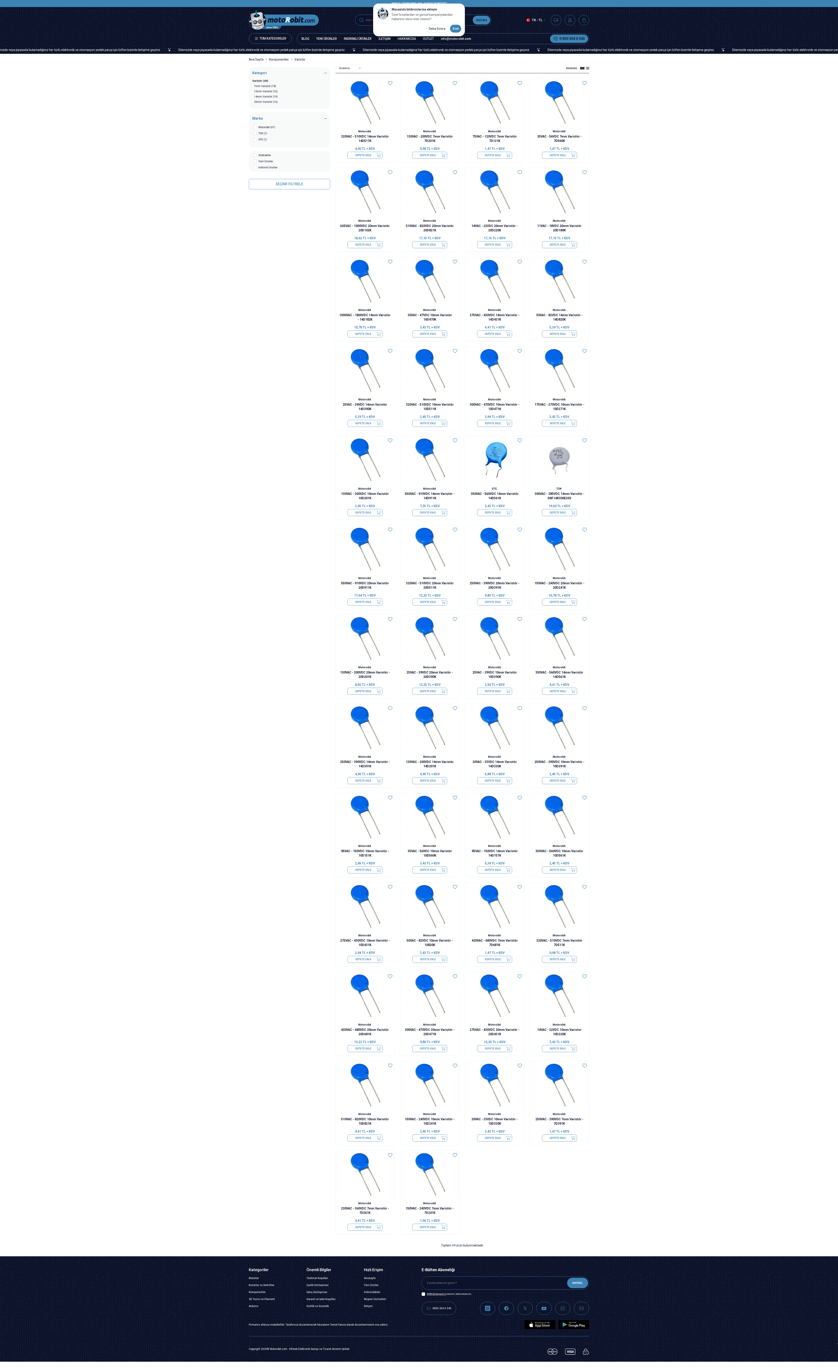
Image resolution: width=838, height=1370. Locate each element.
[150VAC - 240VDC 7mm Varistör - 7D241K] (429, 1174)
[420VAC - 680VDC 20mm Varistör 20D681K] (365, 995)
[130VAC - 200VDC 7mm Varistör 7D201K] (429, 102)
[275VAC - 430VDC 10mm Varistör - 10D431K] (365, 906)
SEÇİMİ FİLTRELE (289, 184)
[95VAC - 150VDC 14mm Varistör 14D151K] (494, 817)
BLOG (305, 38)
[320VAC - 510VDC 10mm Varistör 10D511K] (429, 370)
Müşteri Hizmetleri (375, 1299)
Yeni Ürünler (371, 1285)
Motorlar (254, 1278)
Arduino (253, 1306)
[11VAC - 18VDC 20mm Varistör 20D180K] (559, 191)
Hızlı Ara (481, 20)
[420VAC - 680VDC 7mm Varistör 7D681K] (494, 906)
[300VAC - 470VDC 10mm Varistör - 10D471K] (494, 370)
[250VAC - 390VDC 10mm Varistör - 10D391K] (559, 727)
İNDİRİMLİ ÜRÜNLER (358, 38)
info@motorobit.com (456, 38)
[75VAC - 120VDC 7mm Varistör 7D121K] (494, 102)
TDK (559, 488)
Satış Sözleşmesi (316, 1292)
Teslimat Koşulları (317, 1278)
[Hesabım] (570, 20)
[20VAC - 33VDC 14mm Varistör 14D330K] (494, 727)
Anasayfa (370, 1278)
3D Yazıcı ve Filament (262, 1299)
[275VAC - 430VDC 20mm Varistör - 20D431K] (494, 995)
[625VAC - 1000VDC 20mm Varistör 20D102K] (365, 191)
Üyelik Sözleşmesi (317, 1285)
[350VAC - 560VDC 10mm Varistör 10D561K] (559, 817)
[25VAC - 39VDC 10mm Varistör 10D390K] (494, 638)
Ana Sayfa (256, 59)
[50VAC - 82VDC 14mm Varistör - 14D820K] (559, 281)
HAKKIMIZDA (407, 38)
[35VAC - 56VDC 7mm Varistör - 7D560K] (559, 102)
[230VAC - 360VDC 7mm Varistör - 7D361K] (365, 1174)
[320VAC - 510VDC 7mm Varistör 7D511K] (559, 906)
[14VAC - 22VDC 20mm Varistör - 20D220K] (494, 191)
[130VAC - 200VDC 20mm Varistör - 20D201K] (365, 638)
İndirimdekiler (372, 1292)
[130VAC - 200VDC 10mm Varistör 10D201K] (365, 459)
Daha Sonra (437, 28)
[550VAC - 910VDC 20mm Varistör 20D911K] (365, 549)
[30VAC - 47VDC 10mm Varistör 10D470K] (429, 281)
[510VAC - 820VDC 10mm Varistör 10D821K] (365, 1085)
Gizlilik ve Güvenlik (317, 1306)
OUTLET (428, 38)
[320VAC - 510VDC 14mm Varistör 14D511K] (365, 102)
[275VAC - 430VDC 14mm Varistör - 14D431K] (494, 281)
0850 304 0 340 (442, 1308)
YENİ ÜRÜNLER (326, 38)
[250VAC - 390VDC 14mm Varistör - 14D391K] (365, 727)
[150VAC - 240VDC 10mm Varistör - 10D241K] (429, 1085)
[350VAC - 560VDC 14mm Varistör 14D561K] (494, 459)
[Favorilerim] (556, 20)
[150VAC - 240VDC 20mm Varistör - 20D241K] (559, 549)
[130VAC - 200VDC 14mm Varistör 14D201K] (429, 727)
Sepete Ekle (363, 155)
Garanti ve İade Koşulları (321, 1299)
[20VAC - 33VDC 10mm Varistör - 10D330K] (494, 1085)
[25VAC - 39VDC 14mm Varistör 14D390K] (365, 370)
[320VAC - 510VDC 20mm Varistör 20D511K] (429, 549)
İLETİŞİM (385, 38)
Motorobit (365, 131)
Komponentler (279, 59)
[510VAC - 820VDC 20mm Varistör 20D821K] (429, 191)
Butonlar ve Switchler (261, 1285)
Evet (456, 28)
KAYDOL (577, 1282)
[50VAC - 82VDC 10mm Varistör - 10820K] (429, 906)
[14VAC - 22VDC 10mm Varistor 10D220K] (559, 995)
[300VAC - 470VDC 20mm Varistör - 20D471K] (429, 995)
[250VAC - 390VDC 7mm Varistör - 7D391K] (559, 1085)
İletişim (368, 1306)
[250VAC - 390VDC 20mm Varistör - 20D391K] (494, 549)
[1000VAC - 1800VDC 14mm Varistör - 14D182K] (365, 281)
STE (494, 488)
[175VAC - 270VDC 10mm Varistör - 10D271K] (559, 370)
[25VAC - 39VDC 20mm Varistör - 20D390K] (429, 638)
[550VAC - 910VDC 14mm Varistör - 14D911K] (429, 459)
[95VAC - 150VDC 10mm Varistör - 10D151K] (365, 817)
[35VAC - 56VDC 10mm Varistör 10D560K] (429, 817)
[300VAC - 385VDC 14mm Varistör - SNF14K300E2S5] (559, 459)
